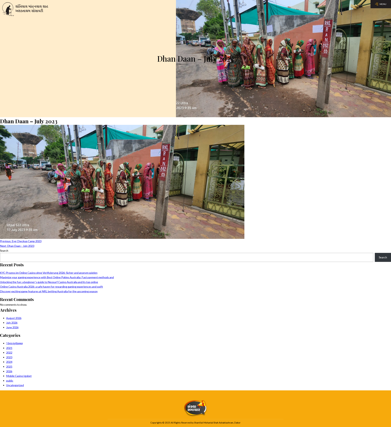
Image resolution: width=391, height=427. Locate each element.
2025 (9, 366)
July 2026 (11, 322)
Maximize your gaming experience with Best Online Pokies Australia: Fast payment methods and (57, 277)
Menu (383, 4)
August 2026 (13, 318)
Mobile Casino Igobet (19, 376)
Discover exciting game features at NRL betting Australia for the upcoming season (49, 291)
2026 (9, 371)
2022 (9, 352)
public (9, 380)
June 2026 (12, 327)
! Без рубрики (14, 343)
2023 (9, 357)
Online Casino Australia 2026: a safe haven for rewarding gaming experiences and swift (51, 286)
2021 (9, 348)
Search (4, 250)
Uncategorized (15, 385)
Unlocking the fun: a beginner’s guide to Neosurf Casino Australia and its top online (49, 282)
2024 (9, 362)
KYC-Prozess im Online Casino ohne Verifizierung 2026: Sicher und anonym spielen (48, 272)
